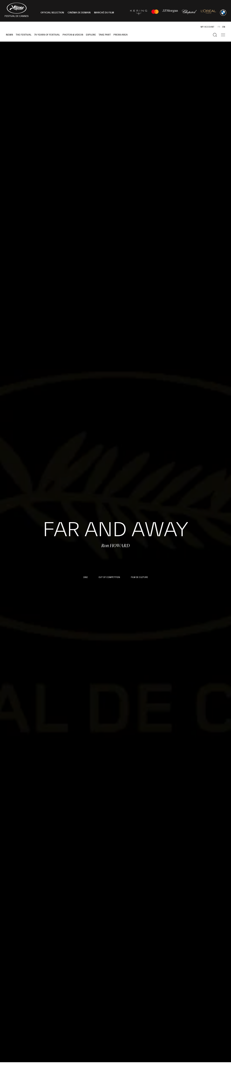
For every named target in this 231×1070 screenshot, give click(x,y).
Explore (91, 34)
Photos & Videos (73, 34)
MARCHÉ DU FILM (104, 12)
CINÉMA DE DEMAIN (79, 12)
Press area (120, 34)
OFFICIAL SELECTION (52, 12)
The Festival (23, 34)
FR (219, 27)
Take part (105, 34)
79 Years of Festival (47, 34)
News (9, 34)
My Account (207, 27)
